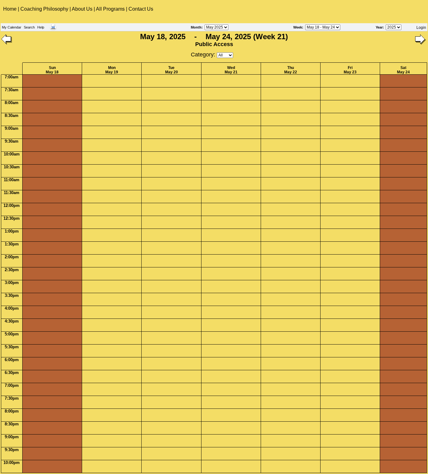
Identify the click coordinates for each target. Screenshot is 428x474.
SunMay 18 (52, 70)
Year (379, 27)
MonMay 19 (111, 70)
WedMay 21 (231, 70)
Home (10, 9)
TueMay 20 (171, 70)
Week (297, 27)
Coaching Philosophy (44, 9)
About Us (82, 9)
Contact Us (140, 9)
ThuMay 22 (290, 70)
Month (196, 27)
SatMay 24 (403, 70)
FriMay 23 (350, 70)
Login (421, 27)
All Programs (110, 9)
